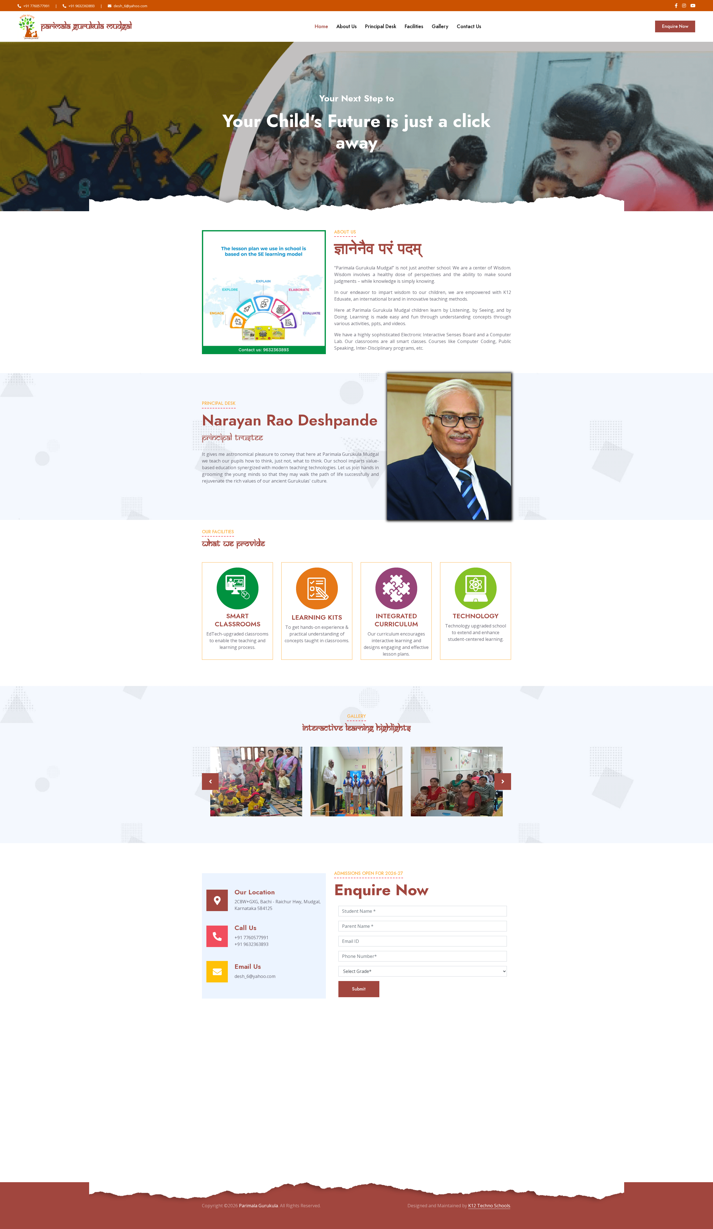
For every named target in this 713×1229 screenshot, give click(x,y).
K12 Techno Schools (489, 1206)
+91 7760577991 (36, 5)
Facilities (414, 26)
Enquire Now (675, 26)
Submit (359, 989)
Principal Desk (380, 26)
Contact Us (469, 26)
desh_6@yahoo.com (130, 5)
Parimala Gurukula (258, 1206)
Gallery (440, 26)
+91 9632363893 (82, 5)
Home (321, 26)
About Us (346, 26)
